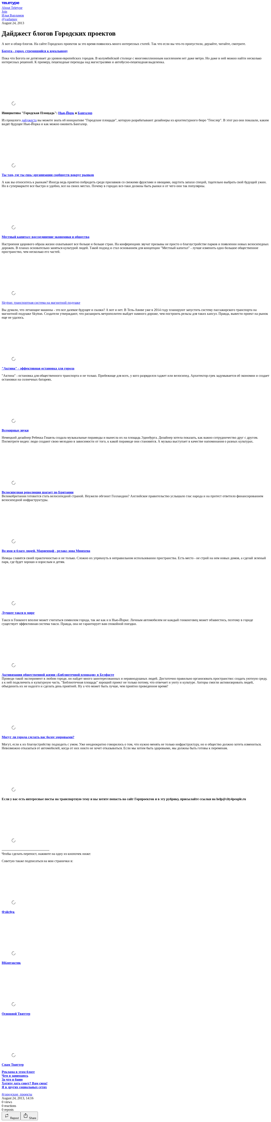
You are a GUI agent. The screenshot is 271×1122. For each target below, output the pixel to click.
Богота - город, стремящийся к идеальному (35, 51)
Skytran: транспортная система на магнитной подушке (41, 302)
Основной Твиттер (16, 1014)
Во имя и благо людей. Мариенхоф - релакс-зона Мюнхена (46, 551)
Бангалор (85, 113)
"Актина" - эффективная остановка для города (38, 368)
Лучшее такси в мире (18, 613)
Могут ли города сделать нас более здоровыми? (38, 737)
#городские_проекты (17, 1094)
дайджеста (29, 120)
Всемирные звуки (15, 430)
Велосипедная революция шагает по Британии (37, 492)
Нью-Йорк (66, 113)
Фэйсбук (8, 912)
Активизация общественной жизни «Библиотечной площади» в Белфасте (58, 675)
